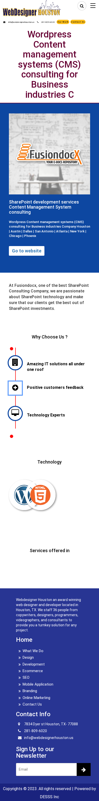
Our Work (63, 22)
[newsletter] (84, 769)
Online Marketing (36, 697)
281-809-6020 (48, 22)
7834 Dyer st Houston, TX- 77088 (51, 724)
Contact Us (78, 22)
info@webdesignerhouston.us (21, 22)
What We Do (33, 651)
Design (28, 657)
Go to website (26, 250)
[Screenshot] (49, 145)
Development (34, 664)
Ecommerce (33, 671)
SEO (26, 677)
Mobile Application (38, 684)
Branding (30, 691)
